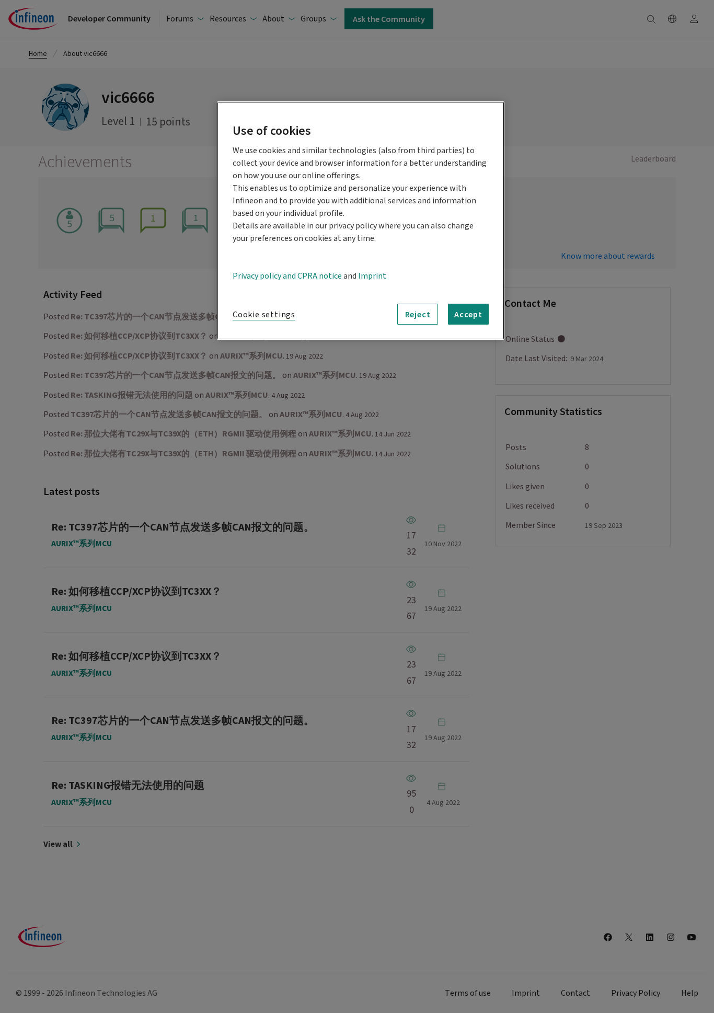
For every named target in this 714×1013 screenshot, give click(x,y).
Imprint (372, 276)
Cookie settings (264, 314)
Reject (418, 314)
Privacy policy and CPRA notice (287, 276)
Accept (468, 314)
